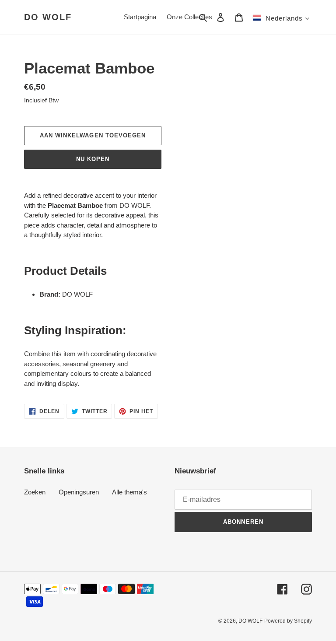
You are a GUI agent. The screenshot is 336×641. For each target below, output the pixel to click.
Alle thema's (129, 492)
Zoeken (35, 492)
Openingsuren (79, 492)
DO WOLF (48, 17)
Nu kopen (92, 159)
